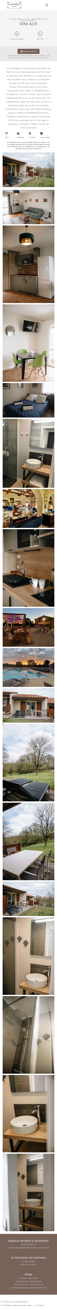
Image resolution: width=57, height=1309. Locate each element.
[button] (28, 51)
